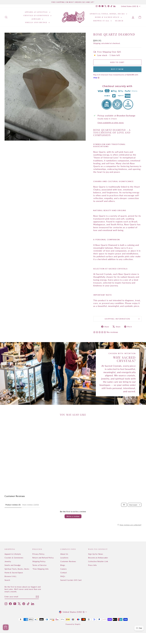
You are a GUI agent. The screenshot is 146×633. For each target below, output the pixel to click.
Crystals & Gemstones (36, 15)
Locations (64, 558)
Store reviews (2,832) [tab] (30, 505)
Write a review (73, 516)
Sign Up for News (95, 554)
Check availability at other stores (111, 123)
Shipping (96, 43)
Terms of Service (39, 565)
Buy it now (117, 69)
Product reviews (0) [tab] (13, 505)
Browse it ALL (101, 21)
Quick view (21, 467)
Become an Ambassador (98, 558)
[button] (100, 332)
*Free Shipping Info (40, 569)
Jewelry (36, 19)
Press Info (92, 565)
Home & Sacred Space (107, 17)
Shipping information (117, 319)
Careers (63, 569)
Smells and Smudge (36, 22)
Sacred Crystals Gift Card (71, 580)
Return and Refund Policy (43, 558)
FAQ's (62, 576)
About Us (64, 554)
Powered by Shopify (73, 624)
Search (119, 21)
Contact (63, 573)
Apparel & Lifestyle (36, 12)
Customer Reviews (68, 561)
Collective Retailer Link (98, 561)
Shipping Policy (39, 561)
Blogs (62, 565)
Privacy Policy (38, 554)
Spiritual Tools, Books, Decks (107, 14)
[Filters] (124, 505)
